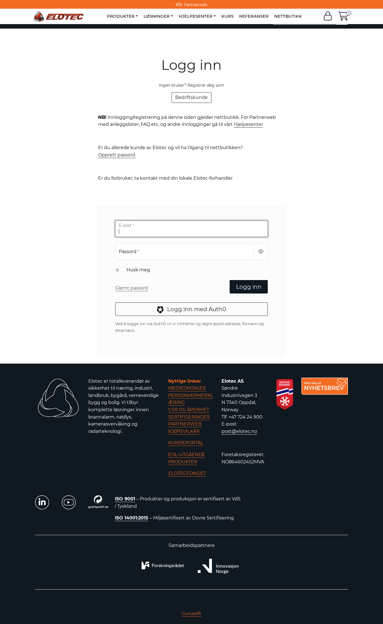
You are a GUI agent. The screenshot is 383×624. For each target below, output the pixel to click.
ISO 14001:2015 (131, 518)
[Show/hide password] (260, 252)
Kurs (228, 16)
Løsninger (157, 16)
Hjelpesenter (196, 16)
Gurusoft (191, 613)
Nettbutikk (288, 16)
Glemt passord (131, 288)
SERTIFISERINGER (189, 417)
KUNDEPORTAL (185, 442)
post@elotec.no (239, 431)
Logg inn (249, 286)
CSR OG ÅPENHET (188, 409)
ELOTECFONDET (187, 473)
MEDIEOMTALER (187, 388)
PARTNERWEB (185, 424)
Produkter (121, 16)
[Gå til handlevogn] (343, 17)
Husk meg (138, 269)
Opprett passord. (117, 155)
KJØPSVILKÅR (184, 431)
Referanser (254, 16)
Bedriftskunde (191, 97)
